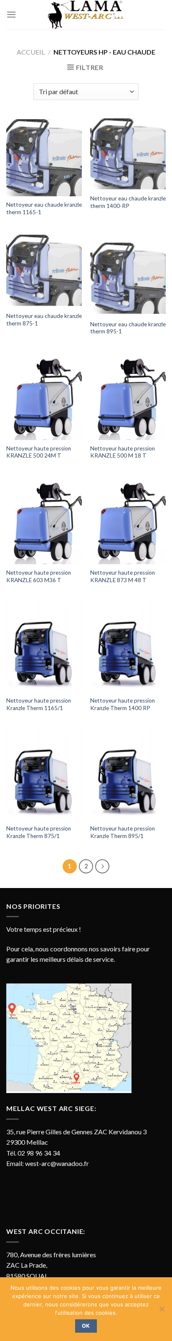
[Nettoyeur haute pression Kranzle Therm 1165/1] (44, 646)
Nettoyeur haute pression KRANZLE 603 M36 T (38, 576)
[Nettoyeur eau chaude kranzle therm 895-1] (128, 274)
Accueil (31, 52)
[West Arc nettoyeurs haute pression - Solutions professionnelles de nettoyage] (86, 14)
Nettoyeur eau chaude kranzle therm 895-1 (128, 328)
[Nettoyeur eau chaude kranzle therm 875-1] (44, 270)
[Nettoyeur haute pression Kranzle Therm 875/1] (44, 774)
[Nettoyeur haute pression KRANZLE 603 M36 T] (44, 520)
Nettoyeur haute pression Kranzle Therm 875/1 (38, 832)
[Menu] (11, 14)
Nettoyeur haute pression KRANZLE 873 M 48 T (122, 576)
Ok (86, 1326)
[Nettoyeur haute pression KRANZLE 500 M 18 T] (128, 396)
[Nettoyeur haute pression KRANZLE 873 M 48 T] (128, 520)
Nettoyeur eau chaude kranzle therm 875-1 (44, 320)
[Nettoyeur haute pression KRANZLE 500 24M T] (44, 396)
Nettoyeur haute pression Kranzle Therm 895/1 (122, 832)
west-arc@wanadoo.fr (57, 1163)
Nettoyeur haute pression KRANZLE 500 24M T (38, 452)
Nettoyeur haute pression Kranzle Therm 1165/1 (38, 704)
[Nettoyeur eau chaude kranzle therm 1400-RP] (128, 153)
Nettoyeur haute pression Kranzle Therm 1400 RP (122, 704)
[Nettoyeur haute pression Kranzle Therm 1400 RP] (128, 646)
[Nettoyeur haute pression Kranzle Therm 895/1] (128, 774)
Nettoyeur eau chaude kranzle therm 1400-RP (128, 202)
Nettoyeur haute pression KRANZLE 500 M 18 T (122, 452)
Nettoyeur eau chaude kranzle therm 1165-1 (44, 208)
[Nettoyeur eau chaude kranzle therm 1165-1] (44, 156)
